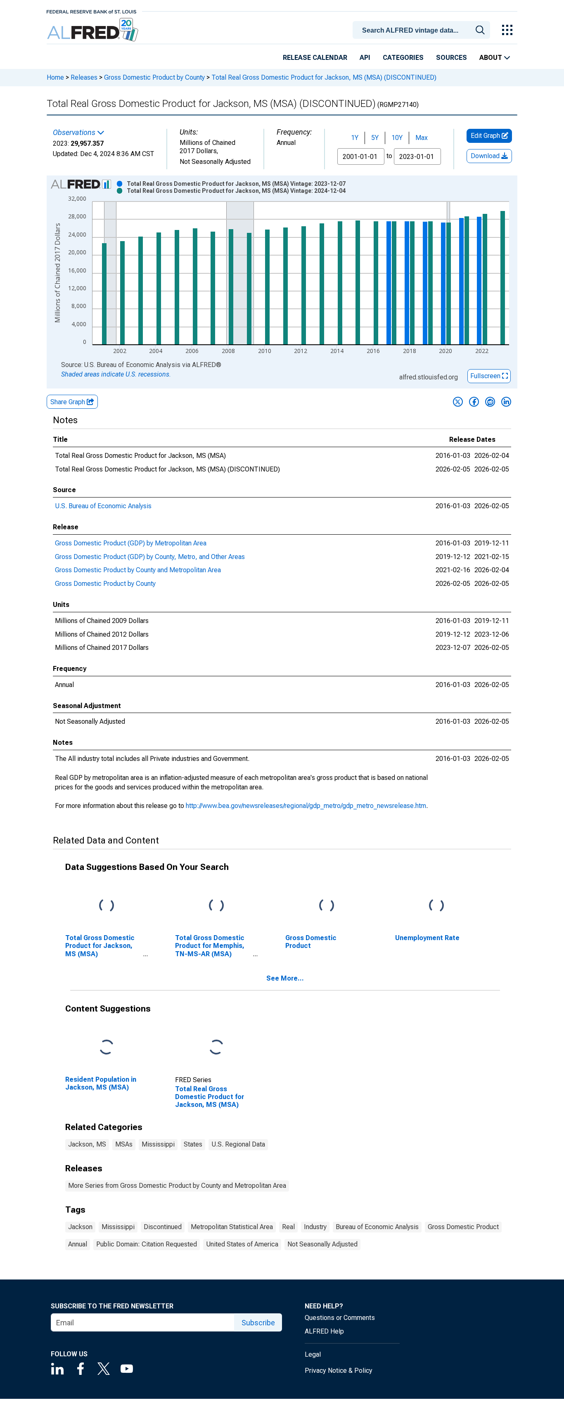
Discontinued (163, 1227)
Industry (315, 1227)
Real (288, 1227)
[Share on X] (458, 402)
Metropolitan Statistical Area (232, 1227)
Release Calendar (315, 58)
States (193, 1144)
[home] (93, 30)
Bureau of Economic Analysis (377, 1227)
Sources (451, 58)
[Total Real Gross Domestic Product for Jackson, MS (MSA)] (216, 1048)
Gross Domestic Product (463, 1227)
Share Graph (68, 402)
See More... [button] (285, 978)
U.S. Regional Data (238, 1144)
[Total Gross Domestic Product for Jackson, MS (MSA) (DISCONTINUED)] (106, 906)
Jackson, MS (87, 1144)
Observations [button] (75, 132)
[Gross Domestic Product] (326, 906)
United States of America (242, 1244)
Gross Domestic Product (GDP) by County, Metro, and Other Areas (150, 557)
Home (55, 77)
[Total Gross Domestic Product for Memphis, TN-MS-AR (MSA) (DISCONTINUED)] (216, 906)
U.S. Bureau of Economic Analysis (103, 506)
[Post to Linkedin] (506, 402)
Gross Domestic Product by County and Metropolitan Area (138, 570)
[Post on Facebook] (474, 402)
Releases (84, 77)
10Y (397, 138)
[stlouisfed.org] (91, 11)
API (365, 58)
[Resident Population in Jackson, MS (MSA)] (106, 1048)
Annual (77, 1244)
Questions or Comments (340, 1318)
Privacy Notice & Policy (338, 1370)
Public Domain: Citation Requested (146, 1244)
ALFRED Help (324, 1331)
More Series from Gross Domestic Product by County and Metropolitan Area (177, 1185)
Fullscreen (486, 376)
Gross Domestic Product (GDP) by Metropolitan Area (130, 543)
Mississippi (158, 1144)
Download (486, 156)
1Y (354, 138)
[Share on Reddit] (490, 402)
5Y (375, 138)
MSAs (124, 1144)
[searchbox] (422, 30)
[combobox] (422, 29)
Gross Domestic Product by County (154, 77)
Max (421, 138)
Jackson (80, 1227)
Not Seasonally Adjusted (322, 1244)
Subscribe (258, 1322)
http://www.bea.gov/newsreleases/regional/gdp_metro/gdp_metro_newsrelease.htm (306, 806)
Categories (403, 58)
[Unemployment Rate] (436, 906)
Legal (313, 1354)
